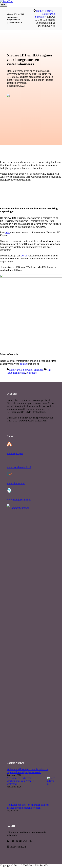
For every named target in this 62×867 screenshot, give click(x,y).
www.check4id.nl (16, 483)
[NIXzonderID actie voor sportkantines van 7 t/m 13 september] (51, 790)
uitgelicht (38, 369)
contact (23, 363)
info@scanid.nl (18, 846)
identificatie (19, 372)
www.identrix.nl (20, 507)
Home (39, 10)
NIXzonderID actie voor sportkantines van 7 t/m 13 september (20, 781)
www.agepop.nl (15, 453)
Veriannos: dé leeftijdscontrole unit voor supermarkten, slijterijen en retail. (27, 771)
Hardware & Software (20, 369)
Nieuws (49, 10)
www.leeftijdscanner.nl (19, 499)
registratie (31, 372)
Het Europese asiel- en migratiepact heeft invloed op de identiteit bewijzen (28, 806)
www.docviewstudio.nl (19, 467)
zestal (24, 255)
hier (7, 232)
